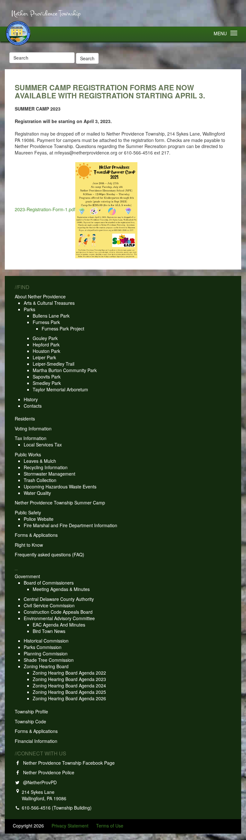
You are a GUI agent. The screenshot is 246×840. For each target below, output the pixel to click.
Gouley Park (45, 338)
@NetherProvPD (38, 782)
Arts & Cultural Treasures (49, 303)
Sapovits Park (47, 376)
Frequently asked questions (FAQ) (49, 554)
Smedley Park (47, 383)
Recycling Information (46, 467)
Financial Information (36, 741)
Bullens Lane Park (51, 315)
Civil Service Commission (49, 605)
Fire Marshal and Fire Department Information (70, 525)
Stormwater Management (49, 473)
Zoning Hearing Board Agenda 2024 (69, 685)
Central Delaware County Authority (59, 599)
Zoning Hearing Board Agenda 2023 (69, 679)
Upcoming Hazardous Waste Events (60, 486)
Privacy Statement (70, 825)
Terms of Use (109, 825)
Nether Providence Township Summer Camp (60, 502)
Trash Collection (40, 480)
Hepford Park (46, 344)
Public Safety (28, 512)
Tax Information (30, 438)
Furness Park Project (63, 328)
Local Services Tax (43, 444)
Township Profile (31, 711)
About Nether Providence (40, 296)
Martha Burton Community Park (65, 370)
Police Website (38, 519)
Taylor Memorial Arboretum (60, 389)
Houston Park (46, 351)
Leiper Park (44, 357)
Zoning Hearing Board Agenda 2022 (69, 673)
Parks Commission (43, 647)
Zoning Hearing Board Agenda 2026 (69, 698)
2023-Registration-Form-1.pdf (45, 209)
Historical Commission (46, 640)
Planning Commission (46, 653)
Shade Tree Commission (49, 660)
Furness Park (46, 322)
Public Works (28, 454)
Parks (29, 309)
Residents (25, 418)
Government (27, 576)
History (31, 399)
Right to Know (29, 545)
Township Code (30, 721)
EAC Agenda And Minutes (59, 624)
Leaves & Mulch (40, 461)
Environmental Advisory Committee (59, 618)
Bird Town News (49, 631)
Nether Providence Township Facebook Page (67, 763)
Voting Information (33, 428)
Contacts (33, 406)
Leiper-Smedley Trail (53, 364)
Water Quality (37, 493)
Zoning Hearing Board (46, 666)
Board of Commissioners (49, 582)
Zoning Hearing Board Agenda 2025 (69, 692)
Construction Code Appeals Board (58, 612)
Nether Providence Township (45, 14)
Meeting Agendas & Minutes (61, 589)
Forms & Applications (36, 535)
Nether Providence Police (47, 772)
